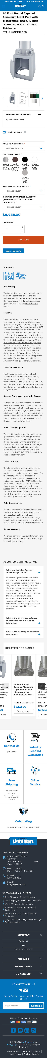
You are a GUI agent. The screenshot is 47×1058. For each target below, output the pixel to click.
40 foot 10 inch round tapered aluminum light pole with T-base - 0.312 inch (22, 342)
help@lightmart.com (16, 885)
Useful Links (23, 966)
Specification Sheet (15, 120)
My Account (24, 974)
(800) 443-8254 (36, 1)
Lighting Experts (23, 950)
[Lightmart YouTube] (20, 1030)
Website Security (31, 1054)
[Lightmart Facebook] (13, 1030)
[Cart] (43, 6)
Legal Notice (15, 1054)
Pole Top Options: (14, 144)
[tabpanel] (24, 686)
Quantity (8, 222)
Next (42, 98)
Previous (4, 98)
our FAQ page (12, 797)
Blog (23, 945)
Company (23, 935)
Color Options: (12, 154)
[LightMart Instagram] (33, 1030)
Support (23, 959)
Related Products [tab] (19, 648)
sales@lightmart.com (15, 455)
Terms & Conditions (31, 1051)
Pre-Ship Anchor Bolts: (17, 186)
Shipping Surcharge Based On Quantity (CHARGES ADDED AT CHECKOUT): (19, 200)
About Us (23, 941)
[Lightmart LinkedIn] (27, 1030)
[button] (23, 114)
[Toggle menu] (3, 6)
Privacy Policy (13, 1051)
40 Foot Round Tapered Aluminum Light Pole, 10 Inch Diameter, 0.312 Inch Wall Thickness (23, 689)
